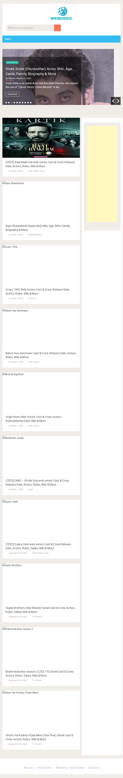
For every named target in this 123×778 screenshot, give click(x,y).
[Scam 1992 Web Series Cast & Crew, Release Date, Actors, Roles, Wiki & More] (41, 265)
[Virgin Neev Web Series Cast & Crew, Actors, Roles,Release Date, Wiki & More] (41, 392)
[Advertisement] (102, 174)
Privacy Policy (44, 767)
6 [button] (20, 103)
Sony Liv (32, 298)
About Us (28, 767)
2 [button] (9, 103)
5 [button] (17, 103)
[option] (61, 77)
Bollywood (12, 62)
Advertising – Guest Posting (70, 767)
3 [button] (12, 103)
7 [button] (22, 103)
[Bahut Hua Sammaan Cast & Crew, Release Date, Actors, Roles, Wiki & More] (41, 329)
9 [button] (28, 103)
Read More (12, 94)
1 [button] (6, 103)
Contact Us (93, 767)
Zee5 (42, 171)
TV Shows (36, 616)
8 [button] (25, 103)
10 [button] (31, 103)
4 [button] (14, 103)
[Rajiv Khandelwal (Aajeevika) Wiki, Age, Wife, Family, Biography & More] (41, 201)
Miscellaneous (35, 234)
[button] (113, 101)
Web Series (33, 171)
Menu (8, 38)
